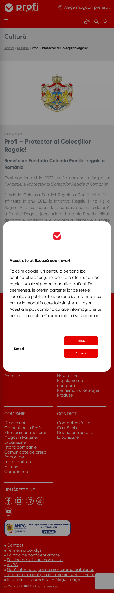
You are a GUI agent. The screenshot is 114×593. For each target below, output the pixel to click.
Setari (19, 348)
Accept (81, 353)
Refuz (81, 341)
